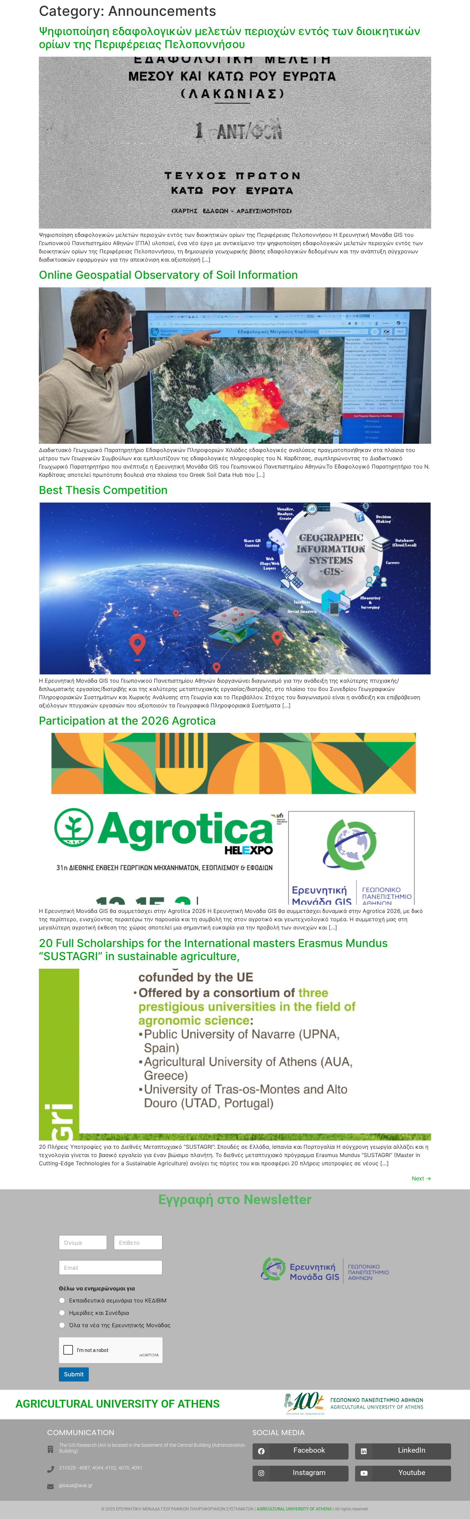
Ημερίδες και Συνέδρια (99, 1312)
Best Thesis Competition (103, 490)
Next (421, 1178)
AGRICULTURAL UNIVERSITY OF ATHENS (117, 1403)
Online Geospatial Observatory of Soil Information (168, 275)
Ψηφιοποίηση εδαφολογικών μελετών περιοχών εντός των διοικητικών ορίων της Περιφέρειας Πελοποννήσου (229, 37)
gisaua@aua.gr (76, 1485)
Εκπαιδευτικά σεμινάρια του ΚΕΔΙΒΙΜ (118, 1300)
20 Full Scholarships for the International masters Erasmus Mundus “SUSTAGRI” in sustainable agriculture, (213, 949)
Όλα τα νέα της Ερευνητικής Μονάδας (120, 1325)
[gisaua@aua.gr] (50, 1487)
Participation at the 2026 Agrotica (127, 720)
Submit (74, 1374)
